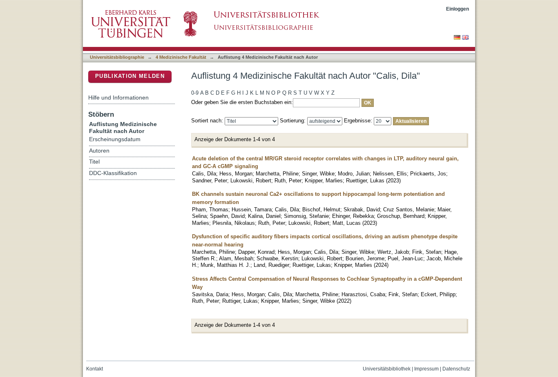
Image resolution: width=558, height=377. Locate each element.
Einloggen (457, 8)
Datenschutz (456, 369)
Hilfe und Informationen (118, 97)
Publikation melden (130, 76)
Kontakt (94, 369)
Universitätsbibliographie (117, 57)
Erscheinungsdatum (115, 139)
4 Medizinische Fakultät (181, 57)
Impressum (426, 369)
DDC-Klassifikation (113, 173)
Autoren (99, 151)
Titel (94, 162)
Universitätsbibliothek (387, 369)
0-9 (195, 93)
